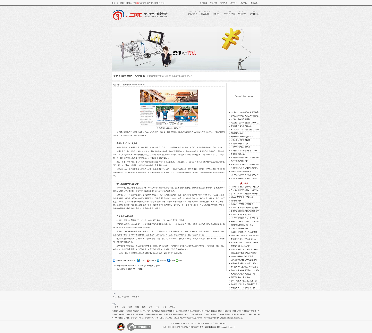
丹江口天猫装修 (210, 314)
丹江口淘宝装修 (196, 314)
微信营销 (242, 12)
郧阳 (137, 307)
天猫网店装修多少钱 (238, 133)
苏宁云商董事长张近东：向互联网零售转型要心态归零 (140, 266)
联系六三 (243, 3)
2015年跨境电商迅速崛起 (240, 119)
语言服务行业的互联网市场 (241, 126)
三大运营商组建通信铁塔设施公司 (244, 260)
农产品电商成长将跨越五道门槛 (243, 274)
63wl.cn (182, 323)
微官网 (133, 318)
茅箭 (123, 307)
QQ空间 (143, 260)
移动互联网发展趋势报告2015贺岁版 (245, 116)
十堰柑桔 (135, 297)
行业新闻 (140, 76)
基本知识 (233, 3)
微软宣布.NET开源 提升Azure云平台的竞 (244, 267)
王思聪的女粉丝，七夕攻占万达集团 (245, 242)
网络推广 (243, 314)
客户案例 (203, 3)
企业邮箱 (254, 12)
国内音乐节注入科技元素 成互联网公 (245, 284)
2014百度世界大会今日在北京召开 (244, 151)
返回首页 (254, 3)
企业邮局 (235, 314)
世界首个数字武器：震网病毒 (242, 204)
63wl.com (175, 323)
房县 (164, 307)
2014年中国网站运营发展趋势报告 (244, 178)
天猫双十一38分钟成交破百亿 (242, 137)
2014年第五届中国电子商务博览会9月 (245, 175)
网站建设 (192, 12)
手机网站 (213, 3)
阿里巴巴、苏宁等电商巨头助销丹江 (245, 123)
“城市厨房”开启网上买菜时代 (242, 197)
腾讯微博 (163, 260)
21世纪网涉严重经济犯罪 (240, 147)
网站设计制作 (183, 314)
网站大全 (223, 3)
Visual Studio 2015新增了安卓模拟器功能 (245, 235)
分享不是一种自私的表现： (126, 260)
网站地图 (218, 323)
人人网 (172, 260)
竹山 (157, 307)
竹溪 (150, 307)
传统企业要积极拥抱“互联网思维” (243, 253)
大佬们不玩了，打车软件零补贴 (243, 288)
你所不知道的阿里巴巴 (239, 161)
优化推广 (217, 12)
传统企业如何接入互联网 (240, 140)
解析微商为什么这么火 (239, 144)
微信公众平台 (123, 318)
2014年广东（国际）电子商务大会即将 (245, 208)
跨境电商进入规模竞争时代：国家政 (245, 263)
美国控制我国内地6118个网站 (242, 225)
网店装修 (205, 12)
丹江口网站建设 (118, 311)
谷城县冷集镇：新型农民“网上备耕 (244, 249)
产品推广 (146, 311)
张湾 (130, 307)
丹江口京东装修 (224, 314)
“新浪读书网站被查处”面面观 (242, 256)
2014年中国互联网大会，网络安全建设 (245, 218)
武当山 (172, 307)
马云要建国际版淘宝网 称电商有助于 (245, 211)
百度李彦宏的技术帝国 (239, 229)
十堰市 (115, 307)
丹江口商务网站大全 (121, 297)
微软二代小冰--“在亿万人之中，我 (244, 281)
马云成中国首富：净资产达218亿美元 (245, 187)
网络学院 (126, 76)
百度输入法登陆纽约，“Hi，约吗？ (244, 232)
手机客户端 (229, 12)
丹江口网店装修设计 (133, 311)
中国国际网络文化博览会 (240, 277)
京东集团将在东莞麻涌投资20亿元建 (245, 194)
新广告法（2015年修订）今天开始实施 (245, 112)
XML (225, 323)
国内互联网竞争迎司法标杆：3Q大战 (245, 270)
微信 (180, 260)
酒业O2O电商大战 (238, 154)
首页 (115, 76)
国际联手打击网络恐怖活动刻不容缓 (245, 222)
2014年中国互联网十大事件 (241, 215)
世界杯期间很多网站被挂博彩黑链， (245, 168)
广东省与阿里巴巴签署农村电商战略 (245, 190)
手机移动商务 (157, 311)
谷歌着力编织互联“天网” (240, 246)
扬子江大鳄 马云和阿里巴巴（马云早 (245, 130)
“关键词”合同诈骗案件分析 (241, 171)
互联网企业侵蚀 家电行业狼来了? (131, 269)
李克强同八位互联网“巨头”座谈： (243, 239)
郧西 (144, 307)
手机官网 (252, 314)
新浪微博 (152, 260)
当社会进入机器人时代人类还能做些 (245, 158)
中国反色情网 (236, 201)
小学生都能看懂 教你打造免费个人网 (245, 165)
